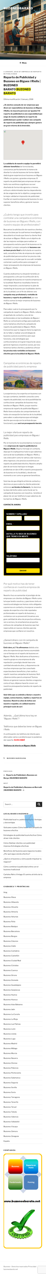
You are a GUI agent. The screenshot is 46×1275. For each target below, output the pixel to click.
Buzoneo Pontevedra (12, 1073)
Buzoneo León (9, 1029)
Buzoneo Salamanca (12, 1078)
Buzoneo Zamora (11, 1131)
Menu (24, 63)
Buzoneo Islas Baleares (13, 1004)
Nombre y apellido (17, 514)
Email (9, 524)
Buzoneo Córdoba (11, 965)
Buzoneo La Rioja (11, 1019)
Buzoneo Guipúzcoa (12, 990)
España (7, 1141)
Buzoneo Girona (10, 975)
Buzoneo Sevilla (10, 1087)
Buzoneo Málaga (10, 1048)
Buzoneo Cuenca (11, 970)
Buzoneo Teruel (10, 1107)
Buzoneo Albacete (11, 902)
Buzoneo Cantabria (11, 951)
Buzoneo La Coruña (12, 1014)
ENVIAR (23, 571)
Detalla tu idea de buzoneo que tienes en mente (21, 535)
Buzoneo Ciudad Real (12, 961)
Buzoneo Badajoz (11, 926)
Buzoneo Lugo (9, 1039)
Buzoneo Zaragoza (11, 1136)
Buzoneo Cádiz (10, 946)
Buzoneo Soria (10, 1092)
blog (5, 892)
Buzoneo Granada (11, 980)
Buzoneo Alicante (11, 907)
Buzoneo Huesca (10, 1000)
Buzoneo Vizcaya (11, 1126)
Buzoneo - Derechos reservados (16, 1266)
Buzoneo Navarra (11, 1058)
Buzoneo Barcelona (16, 758)
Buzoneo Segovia (11, 1083)
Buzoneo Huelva (10, 995)
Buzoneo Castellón (11, 956)
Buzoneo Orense (10, 1063)
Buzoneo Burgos (10, 936)
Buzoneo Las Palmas (12, 1024)
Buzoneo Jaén (9, 1009)
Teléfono (11, 556)
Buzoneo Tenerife (11, 1102)
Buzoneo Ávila (9, 922)
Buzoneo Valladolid (11, 1122)
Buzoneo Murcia (10, 1053)
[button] (23, 142)
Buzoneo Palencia (11, 1068)
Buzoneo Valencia (11, 1117)
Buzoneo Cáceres (11, 941)
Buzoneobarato (18, 8)
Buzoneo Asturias (11, 917)
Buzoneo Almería (11, 912)
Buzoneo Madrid (10, 1043)
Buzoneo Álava (10, 897)
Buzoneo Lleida (10, 1034)
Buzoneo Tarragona (12, 1097)
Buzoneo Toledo (10, 1112)
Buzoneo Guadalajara (12, 985)
